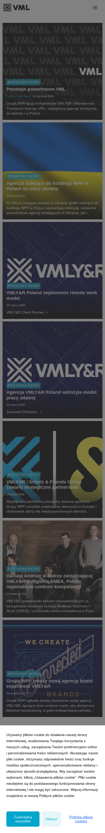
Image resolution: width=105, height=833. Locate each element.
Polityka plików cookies (81, 819)
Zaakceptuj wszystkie (23, 819)
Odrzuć (51, 819)
